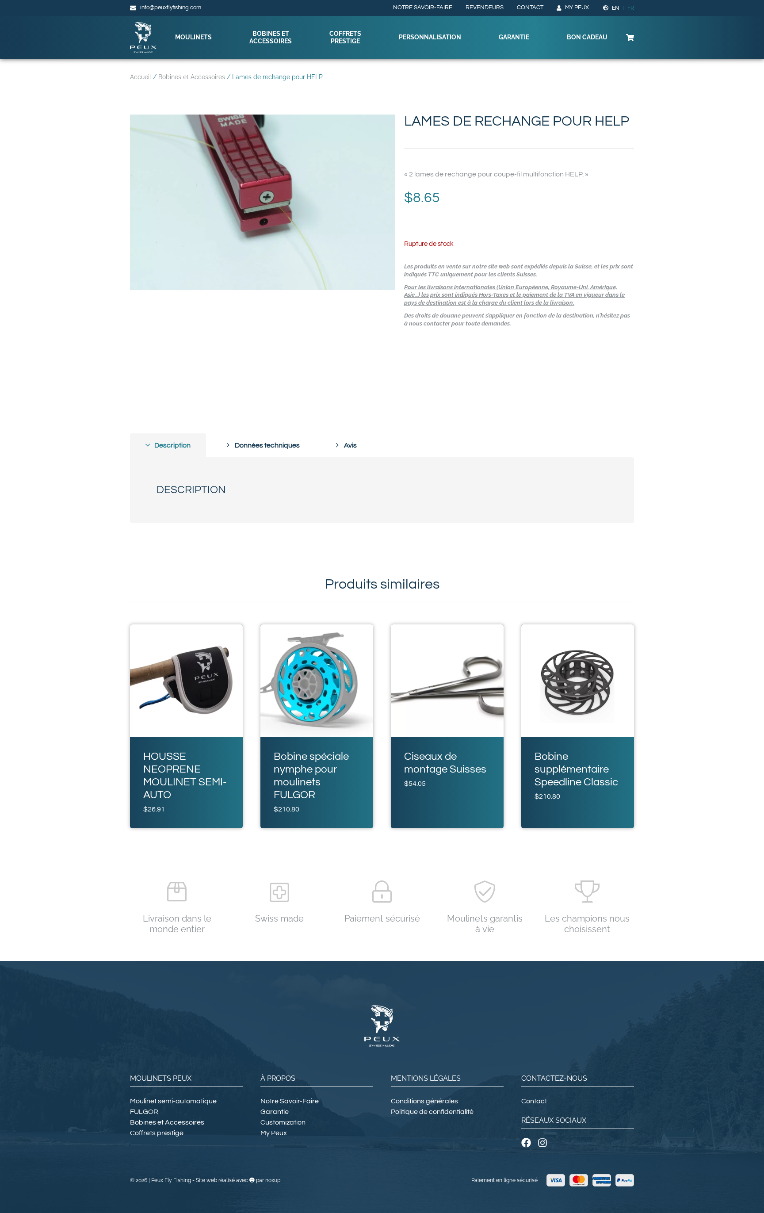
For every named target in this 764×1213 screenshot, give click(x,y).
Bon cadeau (587, 37)
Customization (283, 1122)
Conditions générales (424, 1101)
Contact (530, 7)
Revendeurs (485, 7)
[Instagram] (542, 1143)
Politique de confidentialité (432, 1111)
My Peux (577, 7)
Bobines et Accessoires (270, 37)
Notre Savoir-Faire (422, 7)
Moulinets (193, 37)
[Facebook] (526, 1143)
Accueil (140, 76)
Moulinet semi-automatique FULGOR (173, 1106)
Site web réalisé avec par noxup (238, 1180)
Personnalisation (430, 37)
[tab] (168, 445)
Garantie (514, 37)
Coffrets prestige (345, 37)
